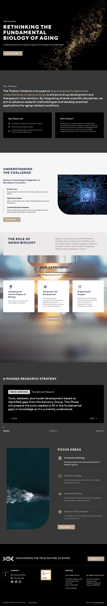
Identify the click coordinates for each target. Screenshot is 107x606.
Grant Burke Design (98, 602)
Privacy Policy (33, 602)
